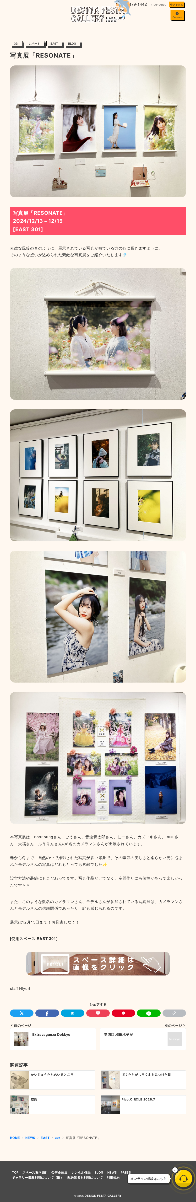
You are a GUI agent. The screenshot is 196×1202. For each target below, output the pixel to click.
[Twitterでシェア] (21, 1013)
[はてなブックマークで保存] (72, 1013)
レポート (34, 44)
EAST (54, 44)
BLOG (72, 44)
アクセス (178, 4)
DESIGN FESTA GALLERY (103, 1196)
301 (16, 44)
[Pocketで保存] (98, 1013)
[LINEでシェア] (148, 1013)
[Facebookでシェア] (47, 1013)
